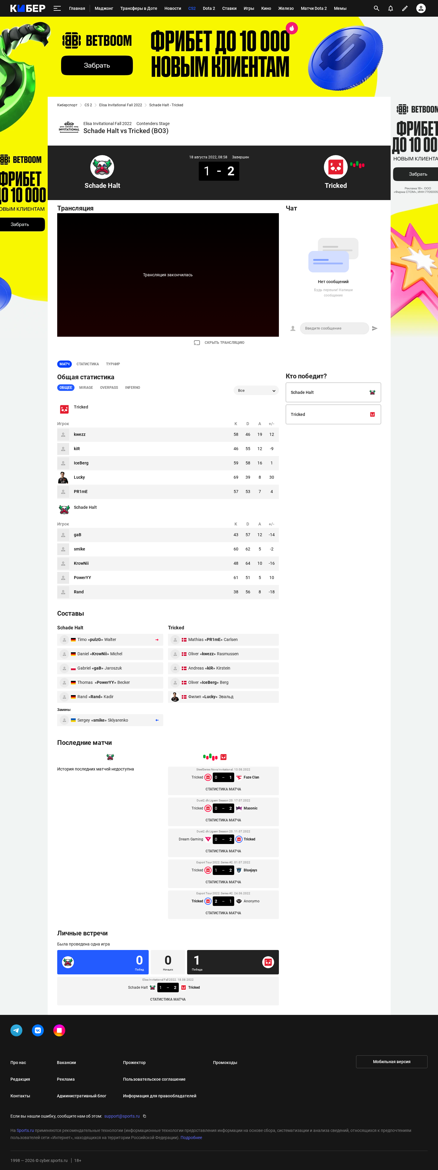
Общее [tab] (66, 388)
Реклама (66, 1079)
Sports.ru (25, 1130)
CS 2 (88, 105)
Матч (64, 364)
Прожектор (134, 1062)
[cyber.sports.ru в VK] (39, 1031)
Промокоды (225, 1062)
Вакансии (66, 1062)
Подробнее (191, 1137)
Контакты (20, 1095)
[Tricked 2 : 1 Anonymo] (351, 164)
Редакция (20, 1079)
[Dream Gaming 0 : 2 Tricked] (357, 163)
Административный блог (81, 1095)
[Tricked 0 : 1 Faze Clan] (363, 165)
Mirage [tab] (86, 388)
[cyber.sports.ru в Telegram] (17, 1031)
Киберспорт (67, 105)
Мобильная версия (392, 1061)
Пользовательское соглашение (154, 1079)
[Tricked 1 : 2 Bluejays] (354, 165)
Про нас (18, 1062)
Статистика (88, 364)
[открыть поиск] (376, 8)
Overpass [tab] (109, 388)
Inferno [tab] (132, 388)
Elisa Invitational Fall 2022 (120, 105)
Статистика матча (223, 789)
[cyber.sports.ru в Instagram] (60, 1031)
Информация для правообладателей (159, 1095)
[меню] (57, 8)
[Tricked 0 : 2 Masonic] (360, 165)
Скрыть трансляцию (224, 343)
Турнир (113, 364)
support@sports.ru (122, 1116)
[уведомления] (390, 8)
